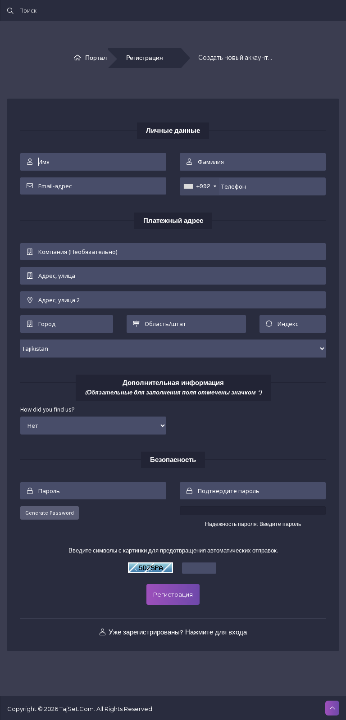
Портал (96, 58)
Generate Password (49, 513)
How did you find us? (47, 409)
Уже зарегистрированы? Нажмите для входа (177, 632)
